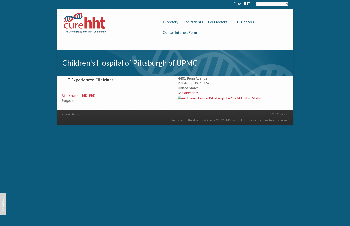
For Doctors (217, 22)
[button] (3, 204)
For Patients (193, 22)
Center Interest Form (180, 32)
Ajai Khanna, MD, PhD (79, 95)
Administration (71, 114)
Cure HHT (241, 3)
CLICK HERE (224, 120)
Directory (170, 22)
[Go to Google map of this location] (220, 97)
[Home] (85, 22)
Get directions (188, 93)
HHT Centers (243, 22)
